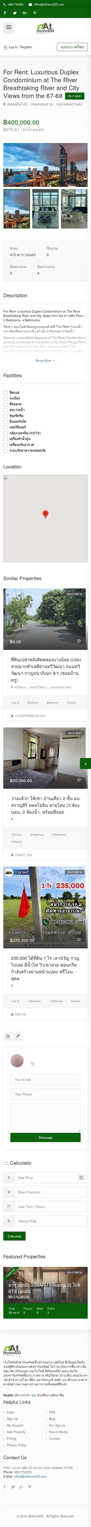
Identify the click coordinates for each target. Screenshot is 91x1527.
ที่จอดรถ (15, 404)
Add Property (16, 1432)
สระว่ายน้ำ (17, 410)
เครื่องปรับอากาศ (21, 444)
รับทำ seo (29, 1395)
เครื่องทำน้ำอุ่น (19, 438)
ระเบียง (14, 398)
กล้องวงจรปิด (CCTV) (25, 433)
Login (11, 1412)
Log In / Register (20, 47)
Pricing (11, 1438)
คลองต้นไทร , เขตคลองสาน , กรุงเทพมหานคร (44, 104)
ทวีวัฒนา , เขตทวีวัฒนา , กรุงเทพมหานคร (42, 687)
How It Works (58, 1432)
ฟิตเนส (14, 392)
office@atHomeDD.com (49, 4)
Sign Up (12, 1418)
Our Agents (57, 1425)
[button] (45, 514)
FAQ (52, 1412)
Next (75, 170)
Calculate (14, 1236)
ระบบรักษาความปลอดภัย (27, 450)
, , (15, 819)
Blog (52, 1418)
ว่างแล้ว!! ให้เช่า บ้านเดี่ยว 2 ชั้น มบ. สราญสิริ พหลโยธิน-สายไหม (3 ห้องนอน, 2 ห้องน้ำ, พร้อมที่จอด (46, 805)
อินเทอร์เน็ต (17, 421)
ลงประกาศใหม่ (72, 46)
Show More (44, 360)
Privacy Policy (16, 1445)
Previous (15, 170)
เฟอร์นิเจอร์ (17, 427)
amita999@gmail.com (30, 715)
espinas (20, 1014)
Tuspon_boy (23, 854)
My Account (15, 1425)
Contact (54, 1438)
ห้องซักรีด (16, 415)
